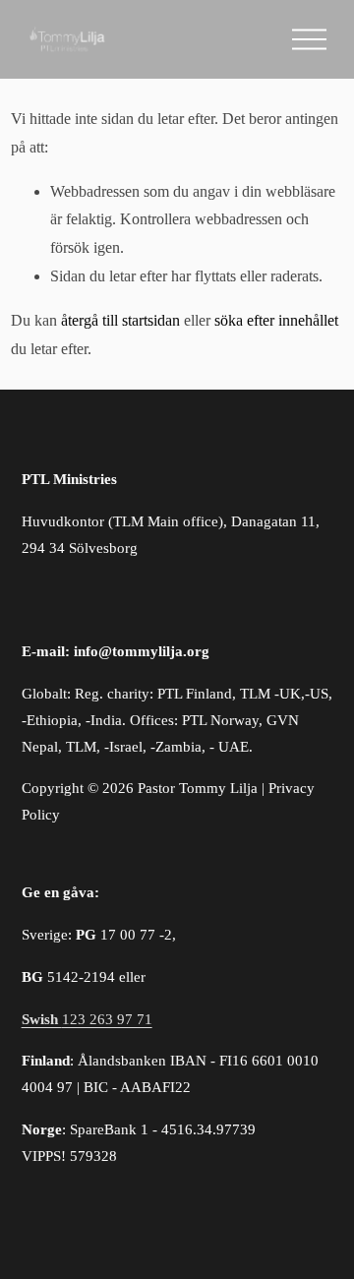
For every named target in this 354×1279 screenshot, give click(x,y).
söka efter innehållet (276, 320)
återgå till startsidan (120, 320)
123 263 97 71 (87, 1019)
